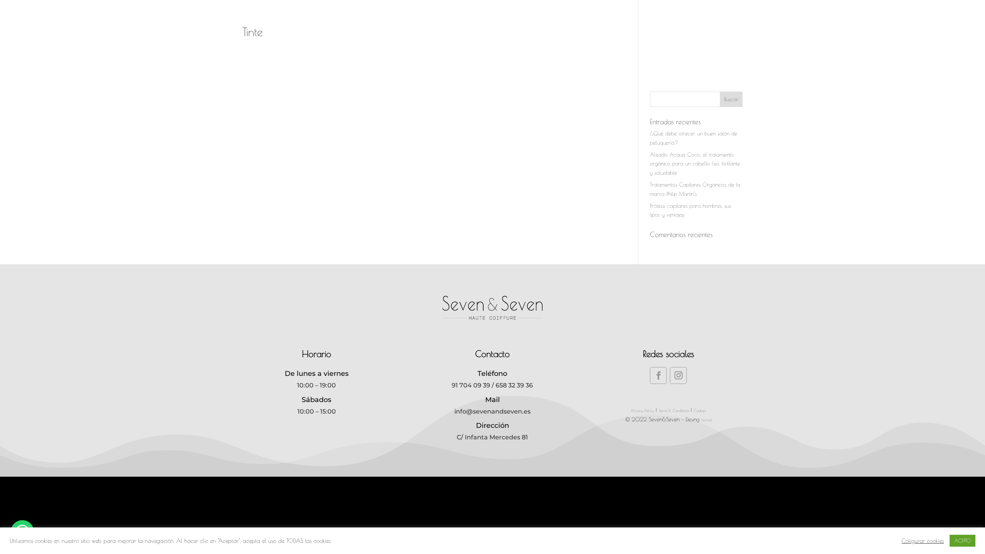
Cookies (700, 410)
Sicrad (706, 419)
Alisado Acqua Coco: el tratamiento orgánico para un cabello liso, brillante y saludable (695, 164)
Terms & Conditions (674, 410)
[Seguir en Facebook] (658, 375)
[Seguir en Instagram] (678, 375)
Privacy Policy (642, 410)
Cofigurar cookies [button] (923, 540)
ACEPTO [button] (962, 540)
